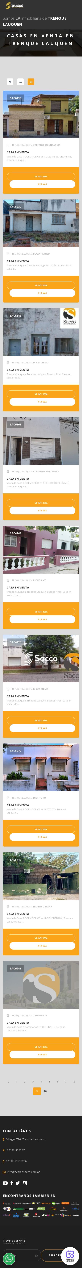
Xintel (22, 1240)
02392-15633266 (16, 1161)
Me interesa (41, 176)
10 (45, 1091)
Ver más (42, 184)
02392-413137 (16, 1150)
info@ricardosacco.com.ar (23, 1172)
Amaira (22, 1243)
